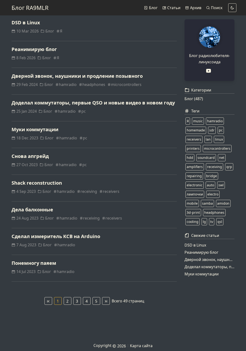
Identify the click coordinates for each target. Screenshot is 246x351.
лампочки (195, 194)
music (198, 121)
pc (83, 111)
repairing (194, 176)
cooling (192, 221)
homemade (196, 130)
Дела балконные (32, 209)
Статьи (173, 7)
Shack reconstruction (37, 183)
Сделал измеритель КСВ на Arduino (56, 236)
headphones (93, 84)
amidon (223, 203)
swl (221, 185)
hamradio (68, 84)
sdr (212, 130)
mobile (192, 203)
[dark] (232, 7)
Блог (153, 7)
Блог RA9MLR (30, 8)
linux (219, 139)
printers (193, 148)
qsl (219, 221)
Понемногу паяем (34, 263)
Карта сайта (141, 345)
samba (207, 203)
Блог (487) (193, 98)
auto (210, 185)
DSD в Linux (26, 22)
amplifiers (195, 166)
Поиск (216, 7)
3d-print (193, 212)
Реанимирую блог (34, 49)
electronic (195, 185)
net (221, 157)
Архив (195, 7)
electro (212, 194)
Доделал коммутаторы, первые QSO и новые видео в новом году (93, 102)
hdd (190, 157)
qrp (229, 166)
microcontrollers (126, 84)
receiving (88, 191)
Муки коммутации (35, 129)
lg (204, 221)
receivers (111, 191)
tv (211, 221)
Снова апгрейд (30, 156)
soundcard (206, 157)
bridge (211, 176)
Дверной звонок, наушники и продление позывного (77, 76)
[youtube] (209, 71)
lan (208, 139)
